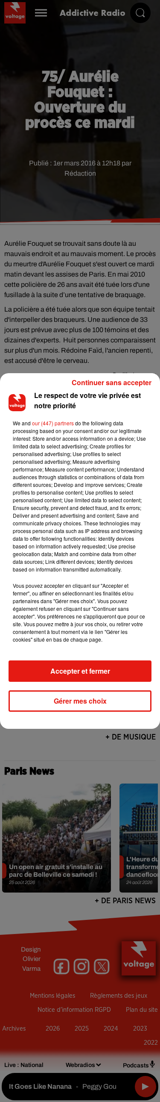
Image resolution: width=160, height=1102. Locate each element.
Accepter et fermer (80, 671)
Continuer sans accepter (111, 382)
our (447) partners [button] (53, 423)
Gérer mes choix (80, 701)
